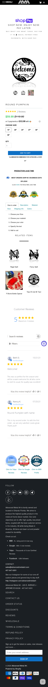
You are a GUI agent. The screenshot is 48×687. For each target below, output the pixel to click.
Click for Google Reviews (24, 471)
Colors (29, 209)
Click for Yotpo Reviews (11, 471)
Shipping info (19, 209)
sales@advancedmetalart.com (17, 567)
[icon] (8, 492)
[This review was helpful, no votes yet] (33, 391)
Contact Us (13, 598)
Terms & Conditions (18, 627)
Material (35, 205)
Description (24, 205)
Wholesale (12, 621)
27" (29, 130)
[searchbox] (22, 336)
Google (12, 545)
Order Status (14, 604)
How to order (12, 205)
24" (22, 130)
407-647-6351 (11, 570)
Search (10, 592)
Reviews (10, 615)
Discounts (12, 610)
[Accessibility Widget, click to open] (44, 343)
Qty (7, 141)
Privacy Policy (14, 638)
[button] (24, 121)
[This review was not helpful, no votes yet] (38, 391)
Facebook (13, 558)
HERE (18, 185)
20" (15, 130)
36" (8, 135)
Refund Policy (14, 633)
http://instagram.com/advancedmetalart (21, 580)
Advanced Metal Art (19, 665)
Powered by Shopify (13, 668)
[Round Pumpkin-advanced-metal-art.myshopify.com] (24, 69)
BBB (11, 541)
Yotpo (11, 550)
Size (9, 209)
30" (36, 130)
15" (8, 130)
